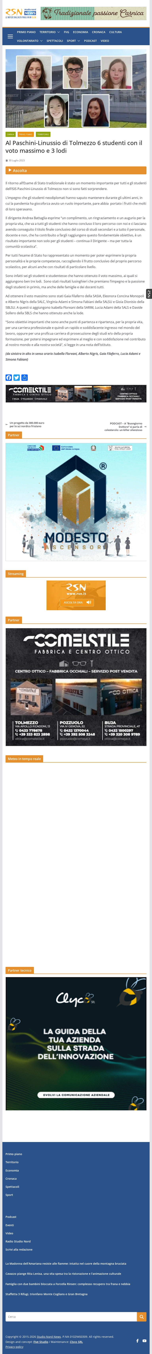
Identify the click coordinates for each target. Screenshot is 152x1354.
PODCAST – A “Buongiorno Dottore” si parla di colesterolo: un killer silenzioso (123, 427)
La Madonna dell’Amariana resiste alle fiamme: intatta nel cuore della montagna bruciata (66, 1263)
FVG (66, 32)
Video (105, 41)
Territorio (48, 32)
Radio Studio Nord (18, 1241)
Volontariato (27, 41)
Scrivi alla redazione (19, 1249)
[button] (58, 32)
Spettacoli (55, 41)
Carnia (10, 134)
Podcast (90, 41)
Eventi (10, 1225)
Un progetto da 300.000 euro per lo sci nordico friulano (27, 424)
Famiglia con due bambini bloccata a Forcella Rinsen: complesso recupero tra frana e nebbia (68, 1284)
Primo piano (26, 32)
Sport (71, 41)
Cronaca (98, 32)
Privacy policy (14, 1347)
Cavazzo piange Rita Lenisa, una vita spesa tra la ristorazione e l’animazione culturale (63, 1274)
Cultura (115, 32)
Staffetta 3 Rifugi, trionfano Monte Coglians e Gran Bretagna (46, 1294)
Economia (80, 32)
